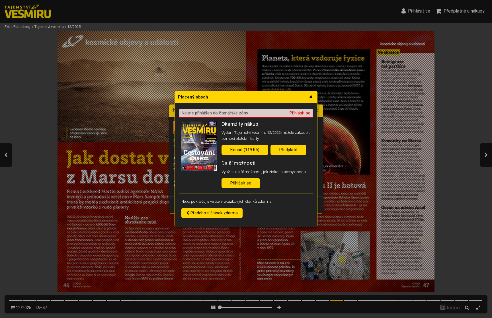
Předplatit (288, 149)
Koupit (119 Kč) (244, 149)
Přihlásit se (300, 113)
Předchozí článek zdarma (213, 213)
